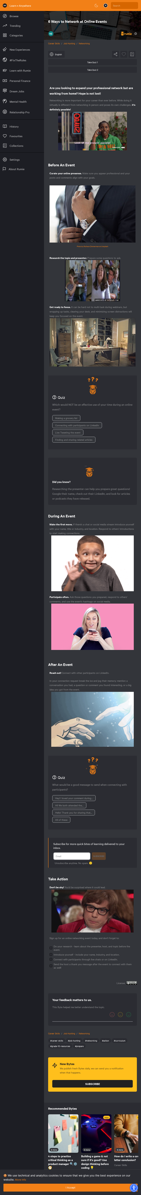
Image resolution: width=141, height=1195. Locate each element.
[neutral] (120, 1014)
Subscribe (98, 856)
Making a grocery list (66, 418)
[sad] (112, 1014)
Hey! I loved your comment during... (74, 798)
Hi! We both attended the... (69, 805)
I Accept (70, 1187)
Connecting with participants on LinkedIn (77, 425)
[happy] (128, 1014)
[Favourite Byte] (124, 54)
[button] (134, 1188)
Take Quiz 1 (92, 62)
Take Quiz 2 (92, 69)
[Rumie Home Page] (5, 5)
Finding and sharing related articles (74, 439)
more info (20, 1179)
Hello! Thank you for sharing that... (73, 812)
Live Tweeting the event (67, 432)
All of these (61, 819)
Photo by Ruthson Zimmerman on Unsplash (92, 246)
